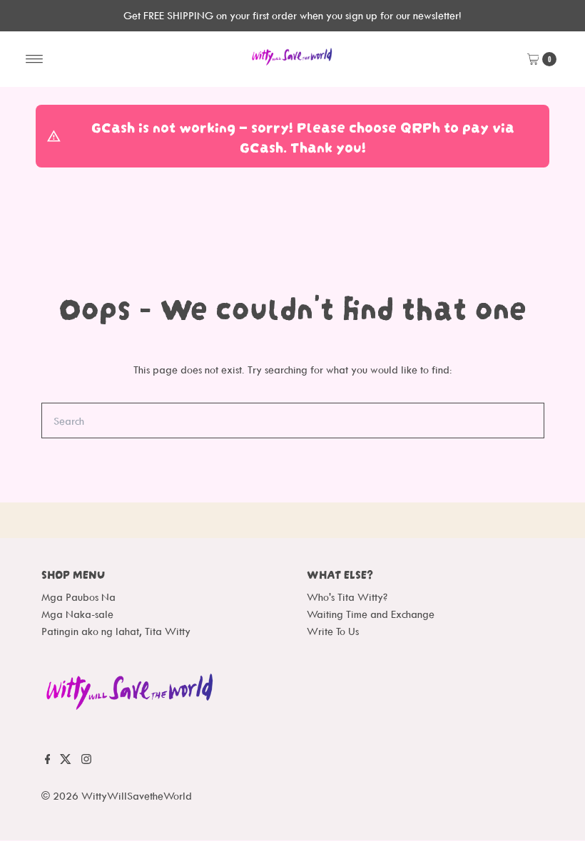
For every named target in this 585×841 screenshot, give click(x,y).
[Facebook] (48, 764)
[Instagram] (86, 764)
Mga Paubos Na (78, 597)
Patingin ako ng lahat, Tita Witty (115, 631)
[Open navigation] (35, 59)
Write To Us (333, 631)
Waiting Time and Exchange (370, 614)
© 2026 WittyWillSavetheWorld (116, 796)
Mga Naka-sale (77, 614)
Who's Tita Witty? (347, 597)
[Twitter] (65, 764)
